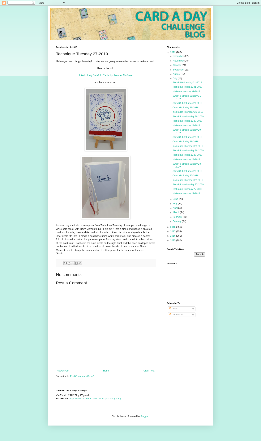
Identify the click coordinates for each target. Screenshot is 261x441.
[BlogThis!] (69, 263)
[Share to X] (73, 263)
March (176, 212)
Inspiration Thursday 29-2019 (188, 112)
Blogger (144, 416)
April (175, 208)
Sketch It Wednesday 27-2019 (188, 184)
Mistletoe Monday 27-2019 (186, 193)
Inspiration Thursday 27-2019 (188, 180)
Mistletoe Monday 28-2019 (186, 159)
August (177, 74)
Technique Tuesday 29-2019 (187, 121)
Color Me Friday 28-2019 (186, 141)
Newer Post (63, 370)
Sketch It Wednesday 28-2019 (188, 150)
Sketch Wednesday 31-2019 (187, 82)
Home (106, 370)
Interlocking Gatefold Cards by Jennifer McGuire (105, 75)
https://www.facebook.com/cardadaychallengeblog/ (96, 398)
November (178, 60)
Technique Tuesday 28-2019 (187, 155)
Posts (174, 308)
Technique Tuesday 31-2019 (187, 87)
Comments (177, 314)
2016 (173, 236)
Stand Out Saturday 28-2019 (187, 137)
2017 (173, 231)
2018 (173, 227)
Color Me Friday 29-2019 (186, 107)
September (179, 69)
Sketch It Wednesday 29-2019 (188, 116)
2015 (173, 240)
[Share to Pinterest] (80, 263)
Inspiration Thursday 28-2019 (188, 146)
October (177, 65)
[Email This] (65, 263)
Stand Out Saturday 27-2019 (187, 171)
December (178, 56)
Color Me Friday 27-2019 (186, 175)
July (175, 78)
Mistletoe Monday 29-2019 (186, 125)
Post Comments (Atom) (82, 376)
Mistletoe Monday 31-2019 (186, 91)
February (178, 217)
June (176, 199)
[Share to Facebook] (76, 263)
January (177, 221)
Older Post (148, 370)
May (175, 203)
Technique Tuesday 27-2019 (187, 189)
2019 (173, 52)
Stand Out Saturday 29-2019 (187, 103)
